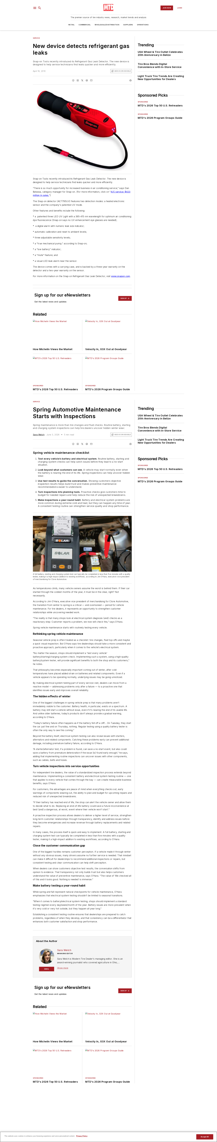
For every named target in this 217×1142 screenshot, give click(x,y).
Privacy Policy (81, 1136)
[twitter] (82, 80)
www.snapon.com (120, 276)
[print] (130, 80)
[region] (108, 1137)
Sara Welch (38, 434)
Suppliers (128, 25)
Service (36, 38)
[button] (35, 8)
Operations (143, 25)
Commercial (85, 25)
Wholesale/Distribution (107, 25)
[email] (91, 80)
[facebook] (73, 80)
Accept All (205, 1137)
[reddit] (87, 80)
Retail (71, 25)
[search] (39, 8)
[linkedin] (77, 80)
